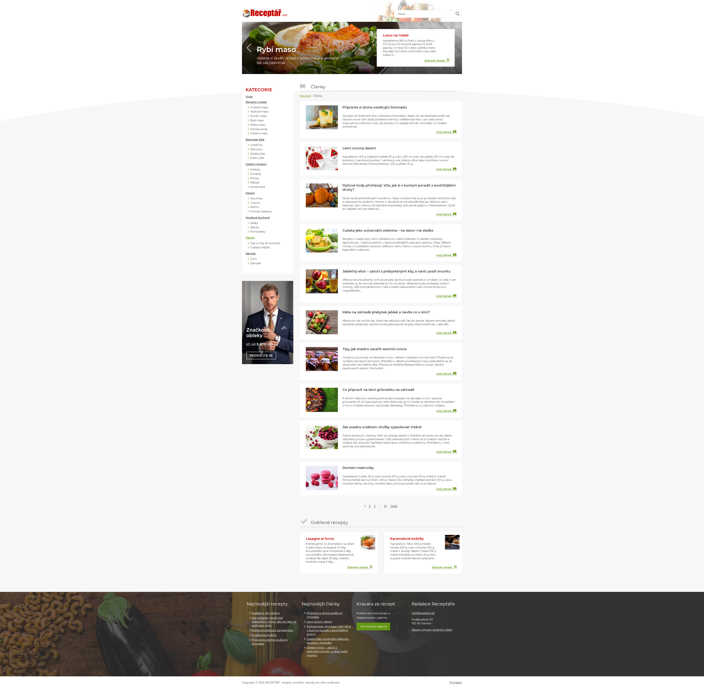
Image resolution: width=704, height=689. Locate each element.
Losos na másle (396, 35)
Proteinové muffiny (264, 635)
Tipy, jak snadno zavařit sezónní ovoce (374, 349)
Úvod (249, 96)
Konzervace (257, 187)
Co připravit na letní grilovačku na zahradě (378, 390)
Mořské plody (258, 129)
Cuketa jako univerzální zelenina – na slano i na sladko (388, 231)
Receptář (305, 95)
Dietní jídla (257, 158)
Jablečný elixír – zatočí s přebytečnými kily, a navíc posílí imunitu (396, 271)
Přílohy (254, 178)
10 (385, 506)
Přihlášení (455, 682)
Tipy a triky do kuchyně (265, 243)
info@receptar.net (423, 613)
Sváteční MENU (260, 247)
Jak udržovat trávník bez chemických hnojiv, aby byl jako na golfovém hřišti (274, 621)
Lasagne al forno (320, 539)
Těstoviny (256, 149)
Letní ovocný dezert (359, 148)
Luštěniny (256, 145)
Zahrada (255, 263)
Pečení (250, 193)
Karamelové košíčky (407, 539)
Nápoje (254, 182)
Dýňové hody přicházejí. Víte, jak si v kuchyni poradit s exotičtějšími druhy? (329, 630)
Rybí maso (276, 49)
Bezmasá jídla (255, 139)
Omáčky (255, 174)
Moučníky (256, 198)
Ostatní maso (259, 133)
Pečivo (254, 207)
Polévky (255, 169)
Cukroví (255, 203)
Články (250, 238)
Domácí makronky (358, 468)
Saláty (254, 223)
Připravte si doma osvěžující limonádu (374, 107)
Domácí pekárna (261, 211)
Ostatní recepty (256, 164)
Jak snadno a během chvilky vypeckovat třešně (381, 427)
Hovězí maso (258, 116)
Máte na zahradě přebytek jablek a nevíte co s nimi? (386, 312)
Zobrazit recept (434, 60)
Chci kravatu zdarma (373, 626)
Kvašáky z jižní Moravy (266, 613)
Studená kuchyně (258, 217)
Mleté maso (257, 124)
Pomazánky (257, 231)
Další (393, 506)
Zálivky (254, 227)
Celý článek (444, 132)
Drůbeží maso (259, 107)
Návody (251, 253)
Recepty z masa (256, 102)
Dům (253, 259)
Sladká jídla (257, 153)
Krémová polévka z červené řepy (272, 630)
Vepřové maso (259, 111)
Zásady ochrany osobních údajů (432, 629)
